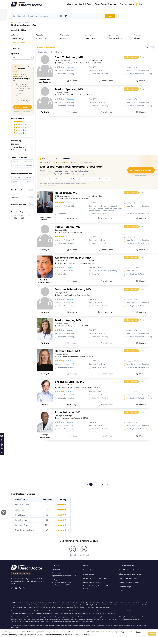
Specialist (15, 53)
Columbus (64, 35)
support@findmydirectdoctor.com (64, 575)
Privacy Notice (88, 574)
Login (141, 4)
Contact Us (56, 569)
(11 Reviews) (70, 361)
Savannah (113, 35)
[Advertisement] (97, 135)
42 (103, 484)
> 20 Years (28, 166)
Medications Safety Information (129, 574)
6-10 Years (28, 161)
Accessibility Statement (92, 582)
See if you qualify (21, 107)
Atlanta (14, 35)
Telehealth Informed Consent (128, 570)
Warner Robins (115, 38)
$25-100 (17, 178)
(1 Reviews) (69, 299)
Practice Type (16, 141)
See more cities (18, 42)
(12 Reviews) (70, 99)
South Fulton (41, 38)
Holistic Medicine (18, 190)
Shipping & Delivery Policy (127, 578)
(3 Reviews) (70, 203)
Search (110, 16)
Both (13, 150)
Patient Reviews (17, 118)
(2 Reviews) (70, 67)
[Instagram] (20, 588)
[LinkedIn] (16, 588)
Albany (137, 38)
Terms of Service (74, 634)
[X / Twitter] (12, 588)
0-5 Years (16, 161)
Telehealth (15, 197)
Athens (137, 35)
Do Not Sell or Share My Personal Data (97, 578)
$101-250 (28, 178)
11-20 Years (17, 166)
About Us (121, 591)
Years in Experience (19, 157)
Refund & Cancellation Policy (128, 582)
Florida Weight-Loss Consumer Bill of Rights (96, 587)
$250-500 (16, 182)
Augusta (39, 35)
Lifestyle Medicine (18, 204)
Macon (88, 35)
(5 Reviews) (70, 392)
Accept (152, 633)
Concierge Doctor (17, 147)
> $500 (28, 182)
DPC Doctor (15, 144)
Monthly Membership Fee (21, 173)
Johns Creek (90, 38)
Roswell (63, 38)
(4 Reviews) (70, 268)
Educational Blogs (124, 586)
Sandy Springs (17, 38)
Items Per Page (17, 212)
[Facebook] (24, 588)
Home (13, 22)
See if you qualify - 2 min (140, 170)
